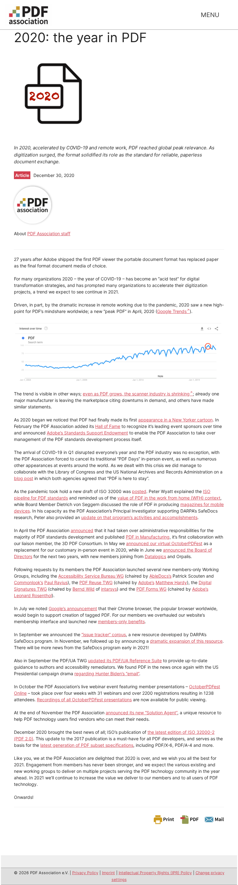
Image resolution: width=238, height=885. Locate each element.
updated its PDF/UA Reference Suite (125, 660)
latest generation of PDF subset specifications (86, 745)
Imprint (108, 872)
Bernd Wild (84, 589)
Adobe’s (146, 582)
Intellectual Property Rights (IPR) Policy (155, 872)
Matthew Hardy (171, 582)
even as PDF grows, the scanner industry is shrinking (136, 393)
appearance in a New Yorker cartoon (175, 419)
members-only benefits (121, 621)
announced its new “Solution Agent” (141, 712)
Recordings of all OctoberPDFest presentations (84, 699)
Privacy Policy (85, 872)
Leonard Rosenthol (33, 595)
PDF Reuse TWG (95, 582)
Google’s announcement (73, 608)
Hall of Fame (107, 426)
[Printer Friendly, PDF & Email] (188, 819)
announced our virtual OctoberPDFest (164, 543)
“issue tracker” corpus (104, 634)
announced (82, 530)
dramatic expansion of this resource (186, 641)
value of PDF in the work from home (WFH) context (168, 497)
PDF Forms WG (151, 589)
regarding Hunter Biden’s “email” (106, 673)
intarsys (109, 589)
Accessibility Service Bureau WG (91, 576)
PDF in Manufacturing (148, 536)
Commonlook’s (28, 582)
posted (139, 491)
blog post (23, 478)
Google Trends (172, 311)
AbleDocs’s (160, 576)
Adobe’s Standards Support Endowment (87, 432)
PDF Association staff (48, 233)
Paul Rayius (56, 582)
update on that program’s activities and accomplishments (139, 517)
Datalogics (155, 556)
